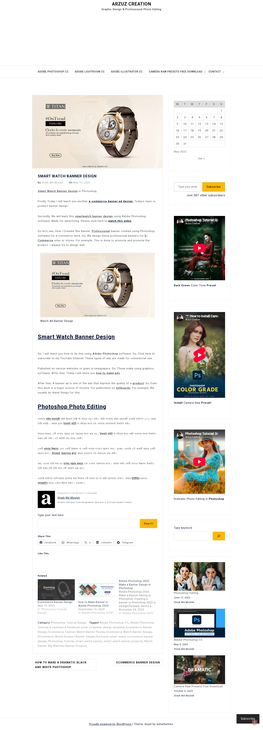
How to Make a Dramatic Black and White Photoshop (60, 665)
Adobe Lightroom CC (90, 71)
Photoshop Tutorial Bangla (68, 622)
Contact (215, 71)
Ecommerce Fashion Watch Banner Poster (76, 632)
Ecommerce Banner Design (55, 602)
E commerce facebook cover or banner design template (87, 627)
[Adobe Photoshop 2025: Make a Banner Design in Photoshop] (139, 597)
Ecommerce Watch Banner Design (129, 632)
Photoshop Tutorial (61, 641)
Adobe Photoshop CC (53, 71)
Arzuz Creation (131, 4)
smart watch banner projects (123, 641)
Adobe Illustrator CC (127, 71)
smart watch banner (89, 641)
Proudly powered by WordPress (110, 724)
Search (148, 523)
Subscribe (213, 186)
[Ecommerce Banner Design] (56, 589)
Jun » (201, 158)
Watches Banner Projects (70, 645)
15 (221, 124)
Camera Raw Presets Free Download (175, 71)
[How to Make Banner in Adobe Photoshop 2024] (96, 589)
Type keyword (183, 527)
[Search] (219, 536)
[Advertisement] (131, 39)
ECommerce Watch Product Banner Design (66, 636)
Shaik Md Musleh (53, 182)
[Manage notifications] (254, 722)
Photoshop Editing (186, 593)
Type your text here (51, 515)
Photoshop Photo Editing (72, 406)
